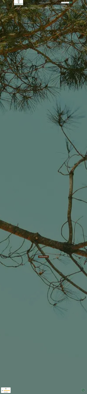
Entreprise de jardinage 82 (40, 8)
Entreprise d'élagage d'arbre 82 (33, 8)
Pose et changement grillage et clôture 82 (55, 8)
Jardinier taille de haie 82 (47, 8)
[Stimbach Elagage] (18, 2)
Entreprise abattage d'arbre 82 (69, 8)
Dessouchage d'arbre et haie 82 (25, 8)
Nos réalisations (43, 256)
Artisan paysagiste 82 (17, 8)
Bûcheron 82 (62, 8)
